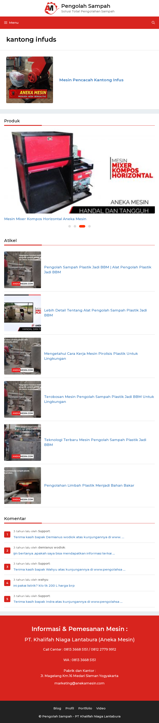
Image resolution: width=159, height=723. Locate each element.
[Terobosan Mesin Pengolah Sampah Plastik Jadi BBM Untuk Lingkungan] (22, 399)
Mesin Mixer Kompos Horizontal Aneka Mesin (45, 219)
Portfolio (85, 708)
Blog (57, 708)
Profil (69, 708)
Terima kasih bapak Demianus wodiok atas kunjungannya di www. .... (68, 537)
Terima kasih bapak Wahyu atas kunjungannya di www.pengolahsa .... (69, 569)
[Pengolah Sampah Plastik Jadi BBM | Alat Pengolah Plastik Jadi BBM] (22, 269)
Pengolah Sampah (85, 6)
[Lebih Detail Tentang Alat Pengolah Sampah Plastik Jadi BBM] (22, 313)
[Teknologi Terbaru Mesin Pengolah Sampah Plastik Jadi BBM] (22, 442)
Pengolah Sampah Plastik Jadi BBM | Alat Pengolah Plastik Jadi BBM (97, 269)
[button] (69, 226)
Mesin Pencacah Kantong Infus (91, 79)
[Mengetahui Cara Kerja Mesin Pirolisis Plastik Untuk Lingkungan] (22, 356)
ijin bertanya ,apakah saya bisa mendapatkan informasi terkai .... (64, 553)
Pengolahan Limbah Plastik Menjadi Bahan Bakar (89, 485)
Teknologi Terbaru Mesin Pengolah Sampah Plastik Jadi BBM (95, 442)
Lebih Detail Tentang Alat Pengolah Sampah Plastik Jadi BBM (95, 312)
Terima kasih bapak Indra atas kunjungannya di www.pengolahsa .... (68, 602)
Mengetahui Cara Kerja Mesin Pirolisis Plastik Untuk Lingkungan (91, 356)
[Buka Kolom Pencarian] (153, 23)
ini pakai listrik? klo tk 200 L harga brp (44, 585)
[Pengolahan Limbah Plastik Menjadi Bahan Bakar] (22, 485)
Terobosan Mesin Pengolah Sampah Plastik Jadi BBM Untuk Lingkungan (99, 399)
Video (101, 708)
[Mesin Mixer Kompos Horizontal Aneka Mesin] (79, 171)
